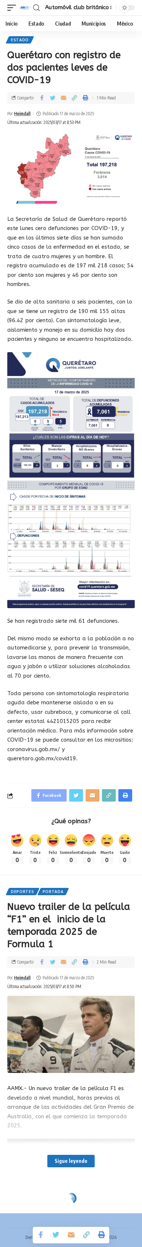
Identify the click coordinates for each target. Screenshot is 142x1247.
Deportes (22, 891)
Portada (53, 891)
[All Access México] (25, 7)
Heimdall (22, 113)
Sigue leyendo (71, 1161)
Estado (20, 40)
